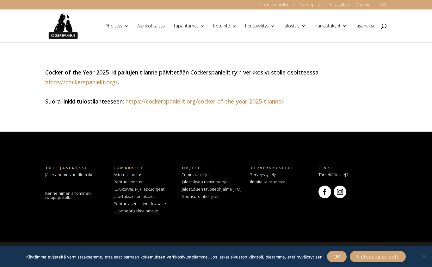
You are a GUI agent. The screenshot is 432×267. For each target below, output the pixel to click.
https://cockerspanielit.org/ (81, 82)
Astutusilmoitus (128, 174)
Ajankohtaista (151, 26)
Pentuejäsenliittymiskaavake (140, 203)
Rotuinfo (221, 26)
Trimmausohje (195, 174)
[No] (424, 256)
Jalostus (291, 26)
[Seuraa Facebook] (324, 192)
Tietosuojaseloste (377, 256)
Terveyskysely (263, 174)
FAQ (383, 5)
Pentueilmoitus (128, 182)
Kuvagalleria (340, 5)
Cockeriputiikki (311, 5)
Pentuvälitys (257, 26)
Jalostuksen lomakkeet (134, 196)
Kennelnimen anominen (68, 195)
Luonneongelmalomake (136, 211)
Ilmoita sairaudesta (267, 182)
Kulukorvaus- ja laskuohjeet (139, 189)
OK (337, 256)
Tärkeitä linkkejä (333, 174)
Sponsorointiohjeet (200, 196)
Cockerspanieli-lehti (277, 5)
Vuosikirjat (365, 5)
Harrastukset (327, 26)
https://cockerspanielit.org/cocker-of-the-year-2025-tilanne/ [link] (205, 101)
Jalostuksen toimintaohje (205, 182)
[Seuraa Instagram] (340, 192)
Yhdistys (114, 26)
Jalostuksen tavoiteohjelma (207, 189)
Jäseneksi (364, 26)
